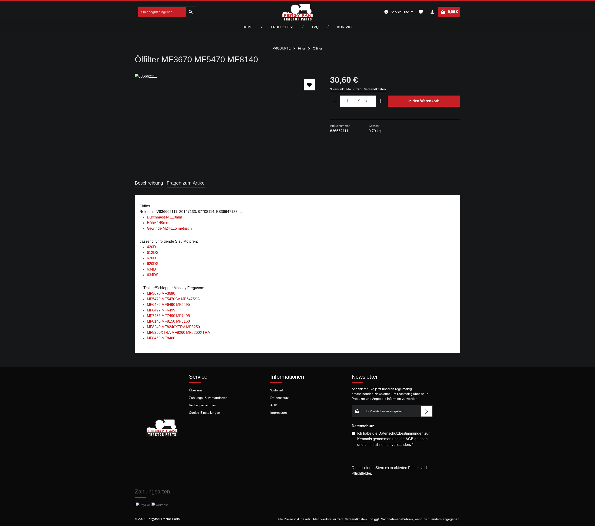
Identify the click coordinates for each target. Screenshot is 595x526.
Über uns (195, 390)
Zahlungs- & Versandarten (208, 398)
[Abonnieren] (426, 411)
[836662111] (228, 124)
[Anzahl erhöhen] (381, 101)
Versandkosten (356, 519)
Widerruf (276, 390)
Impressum (278, 412)
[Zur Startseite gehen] (297, 12)
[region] (227, 124)
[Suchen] (191, 12)
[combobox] (162, 12)
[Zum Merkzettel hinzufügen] (309, 84)
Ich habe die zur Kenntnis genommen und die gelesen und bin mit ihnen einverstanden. (393, 439)
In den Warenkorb (424, 101)
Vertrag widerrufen (202, 405)
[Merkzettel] (421, 12)
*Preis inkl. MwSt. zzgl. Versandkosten (358, 89)
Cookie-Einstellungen (204, 412)
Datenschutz (279, 398)
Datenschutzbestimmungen (400, 433)
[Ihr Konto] (432, 12)
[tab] (149, 183)
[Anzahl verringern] (335, 101)
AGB (273, 405)
